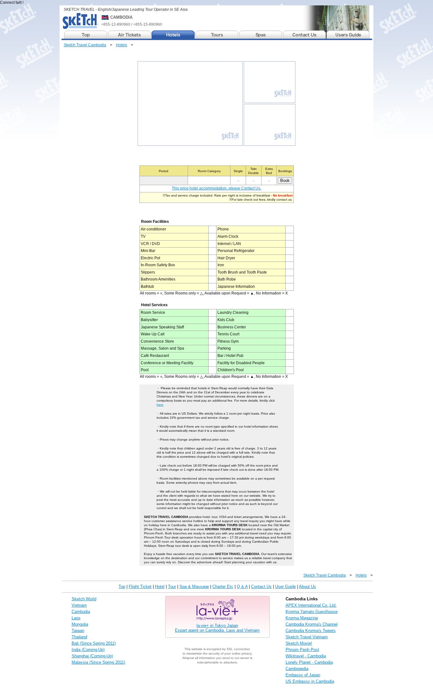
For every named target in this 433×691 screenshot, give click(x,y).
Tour (172, 586)
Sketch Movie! (299, 643)
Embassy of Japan (303, 675)
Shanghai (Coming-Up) (92, 656)
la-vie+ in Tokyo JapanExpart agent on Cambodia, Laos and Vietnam (217, 628)
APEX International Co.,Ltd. (311, 605)
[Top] (86, 34)
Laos (76, 618)
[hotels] (173, 34)
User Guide (285, 586)
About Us (307, 586)
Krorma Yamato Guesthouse (312, 611)
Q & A (242, 586)
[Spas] (261, 34)
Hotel (160, 586)
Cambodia (81, 611)
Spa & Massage (194, 586)
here (160, 404)
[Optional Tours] (217, 34)
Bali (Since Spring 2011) (94, 643)
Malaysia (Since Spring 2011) (98, 662)
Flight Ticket (140, 586)
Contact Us (261, 586)
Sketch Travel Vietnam (307, 637)
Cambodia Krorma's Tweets (311, 630)
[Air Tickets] (130, 34)
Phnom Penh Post (302, 649)
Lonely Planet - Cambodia (309, 662)
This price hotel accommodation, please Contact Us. (216, 188)
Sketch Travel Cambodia (85, 45)
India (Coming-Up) (88, 649)
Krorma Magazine (302, 618)
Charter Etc (222, 586)
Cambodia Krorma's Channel (312, 624)
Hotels (121, 45)
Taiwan (78, 630)
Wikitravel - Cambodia (306, 656)
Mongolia (80, 624)
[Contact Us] (304, 34)
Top (122, 586)
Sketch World (84, 599)
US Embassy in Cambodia (310, 681)
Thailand (79, 637)
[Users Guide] (348, 34)
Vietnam (79, 605)
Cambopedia (297, 668)
